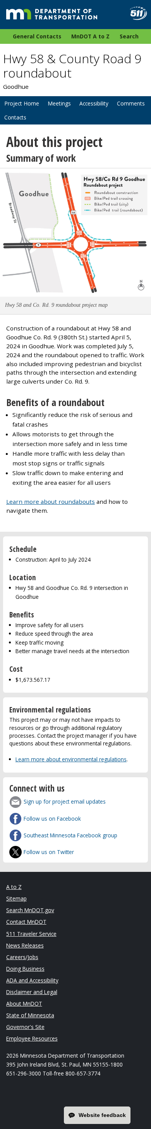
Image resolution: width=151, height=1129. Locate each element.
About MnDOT (24, 1003)
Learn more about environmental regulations (71, 759)
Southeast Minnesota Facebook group (70, 835)
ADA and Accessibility (32, 980)
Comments (131, 103)
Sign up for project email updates (65, 801)
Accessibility (93, 103)
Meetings (59, 103)
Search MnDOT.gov (30, 910)
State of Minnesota (30, 1015)
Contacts (15, 117)
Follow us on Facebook (52, 818)
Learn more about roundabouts (50, 501)
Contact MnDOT (26, 921)
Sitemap (16, 898)
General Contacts (37, 36)
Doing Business (25, 968)
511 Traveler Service (31, 933)
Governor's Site (25, 1026)
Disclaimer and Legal (31, 992)
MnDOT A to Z (90, 36)
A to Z (14, 886)
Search (129, 36)
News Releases (25, 945)
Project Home (21, 103)
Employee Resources (32, 1038)
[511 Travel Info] (135, 13)
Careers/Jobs (22, 957)
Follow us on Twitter (49, 852)
